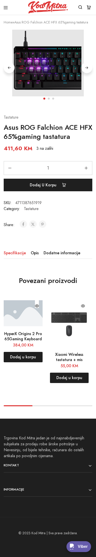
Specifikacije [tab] (15, 253)
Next (86, 67)
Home (8, 22)
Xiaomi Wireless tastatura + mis (69, 357)
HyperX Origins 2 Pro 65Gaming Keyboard (23, 336)
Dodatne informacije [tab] (62, 253)
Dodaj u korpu (44, 185)
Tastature (11, 117)
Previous (9, 67)
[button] (23, 357)
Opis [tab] (35, 253)
